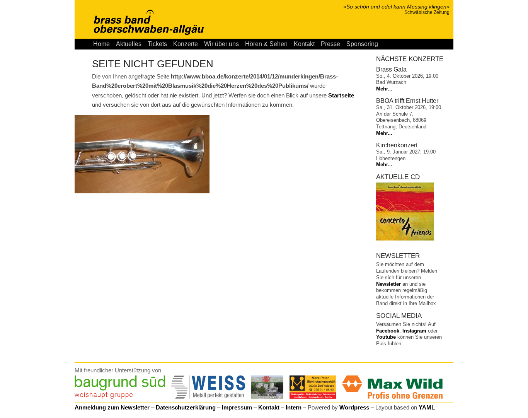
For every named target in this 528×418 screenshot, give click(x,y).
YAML (427, 407)
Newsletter (388, 284)
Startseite (341, 95)
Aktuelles (128, 44)
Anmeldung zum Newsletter (112, 407)
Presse (330, 44)
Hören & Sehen (266, 44)
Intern (293, 407)
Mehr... (384, 89)
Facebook (387, 331)
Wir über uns (221, 44)
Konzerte (185, 44)
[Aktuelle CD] (405, 239)
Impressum (237, 407)
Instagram (414, 331)
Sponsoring (362, 44)
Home (101, 44)
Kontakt (304, 44)
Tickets (157, 44)
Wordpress (354, 407)
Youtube (386, 337)
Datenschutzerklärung (186, 407)
